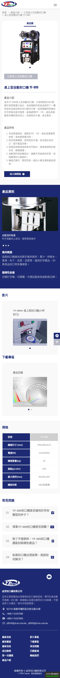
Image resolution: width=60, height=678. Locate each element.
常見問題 (34, 646)
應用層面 (6, 642)
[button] (30, 67)
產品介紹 (6, 660)
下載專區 (34, 642)
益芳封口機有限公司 (36, 671)
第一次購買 (7, 655)
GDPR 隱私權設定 (52, 674)
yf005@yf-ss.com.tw (38, 623)
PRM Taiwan (25, 674)
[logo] (9, 4)
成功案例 (6, 651)
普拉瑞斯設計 (36, 674)
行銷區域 (34, 651)
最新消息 (6, 637)
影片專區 (34, 637)
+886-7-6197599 (15, 614)
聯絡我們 (34, 655)
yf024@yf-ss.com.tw (16, 623)
